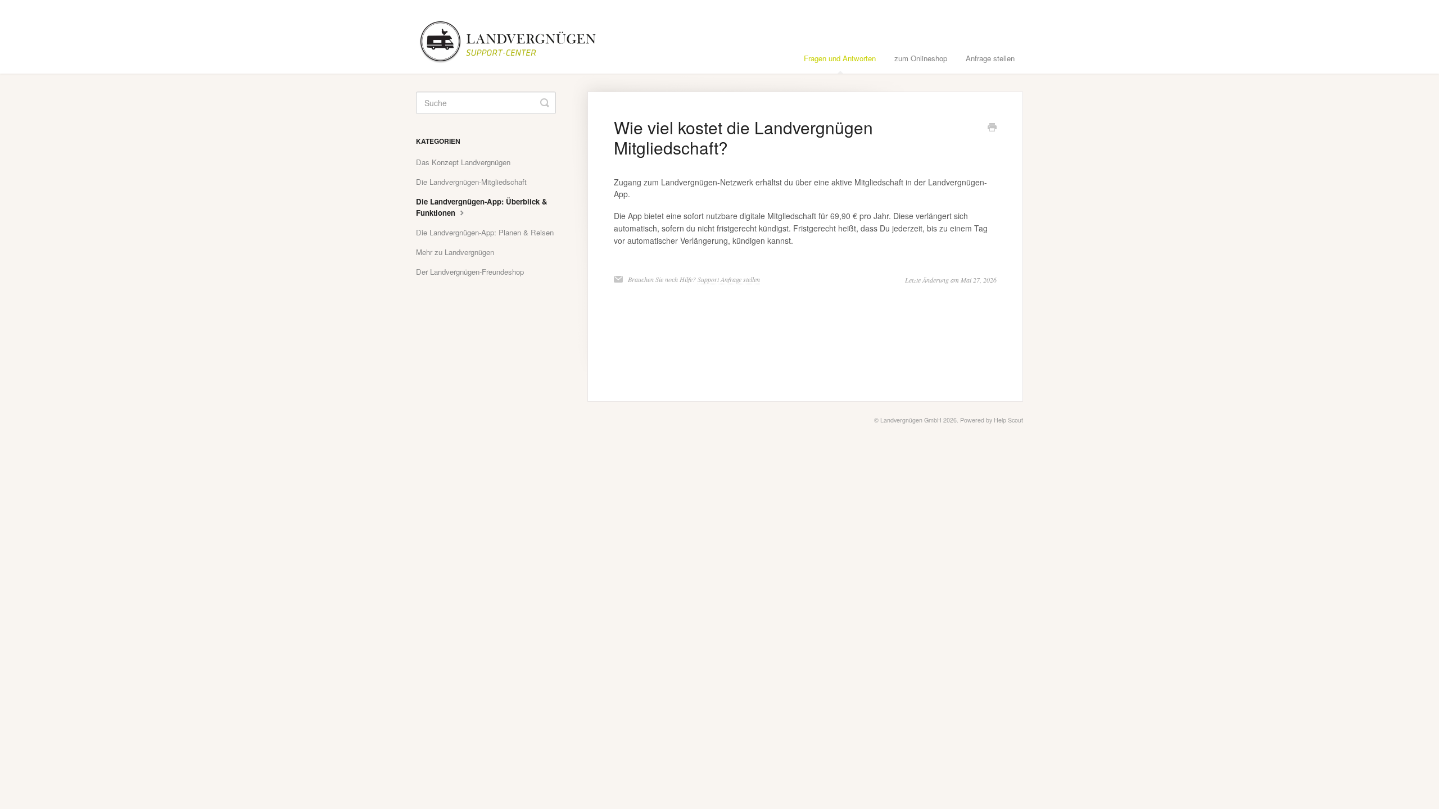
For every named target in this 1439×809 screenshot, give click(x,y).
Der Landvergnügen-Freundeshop (470, 271)
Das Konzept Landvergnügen (463, 162)
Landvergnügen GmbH (911, 420)
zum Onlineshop (920, 58)
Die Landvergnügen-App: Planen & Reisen (485, 232)
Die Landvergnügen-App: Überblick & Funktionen (481, 207)
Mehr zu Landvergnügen (455, 252)
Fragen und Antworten (840, 58)
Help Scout (1008, 420)
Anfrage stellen (990, 58)
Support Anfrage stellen (729, 279)
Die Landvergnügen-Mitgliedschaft (471, 181)
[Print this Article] (992, 128)
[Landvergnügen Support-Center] (516, 37)
